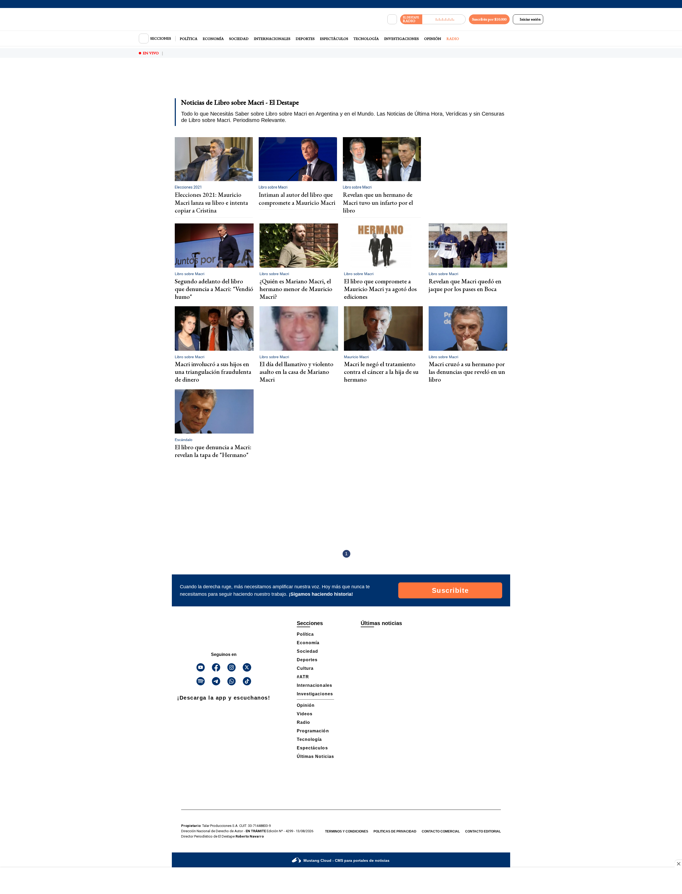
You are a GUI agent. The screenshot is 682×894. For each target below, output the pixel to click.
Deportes (305, 38)
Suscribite (450, 590)
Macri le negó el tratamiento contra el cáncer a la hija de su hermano (381, 371)
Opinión (432, 38)
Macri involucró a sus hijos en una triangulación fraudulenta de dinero (213, 371)
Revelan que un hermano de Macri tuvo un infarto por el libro (378, 202)
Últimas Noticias (315, 756)
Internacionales (272, 38)
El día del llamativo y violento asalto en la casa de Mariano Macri (296, 371)
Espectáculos (334, 38)
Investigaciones (401, 38)
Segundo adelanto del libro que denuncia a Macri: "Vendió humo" (214, 289)
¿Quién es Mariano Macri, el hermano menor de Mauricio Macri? (295, 289)
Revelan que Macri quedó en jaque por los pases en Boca (465, 285)
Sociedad (239, 38)
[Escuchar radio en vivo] (444, 19)
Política (188, 38)
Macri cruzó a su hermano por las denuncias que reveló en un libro (467, 371)
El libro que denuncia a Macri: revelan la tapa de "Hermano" (213, 451)
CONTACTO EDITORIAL (483, 831)
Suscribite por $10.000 (489, 19)
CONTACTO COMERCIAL (441, 831)
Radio (452, 38)
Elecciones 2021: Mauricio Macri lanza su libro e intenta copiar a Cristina (211, 202)
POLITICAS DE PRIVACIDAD (395, 831)
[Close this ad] (678, 863)
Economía (213, 38)
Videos (304, 714)
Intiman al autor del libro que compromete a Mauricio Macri (297, 199)
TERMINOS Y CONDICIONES (346, 831)
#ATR (303, 677)
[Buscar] (392, 19)
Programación (313, 731)
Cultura (305, 668)
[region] (341, 81)
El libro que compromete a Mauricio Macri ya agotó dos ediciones (380, 289)
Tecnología (366, 38)
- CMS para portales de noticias (346, 860)
